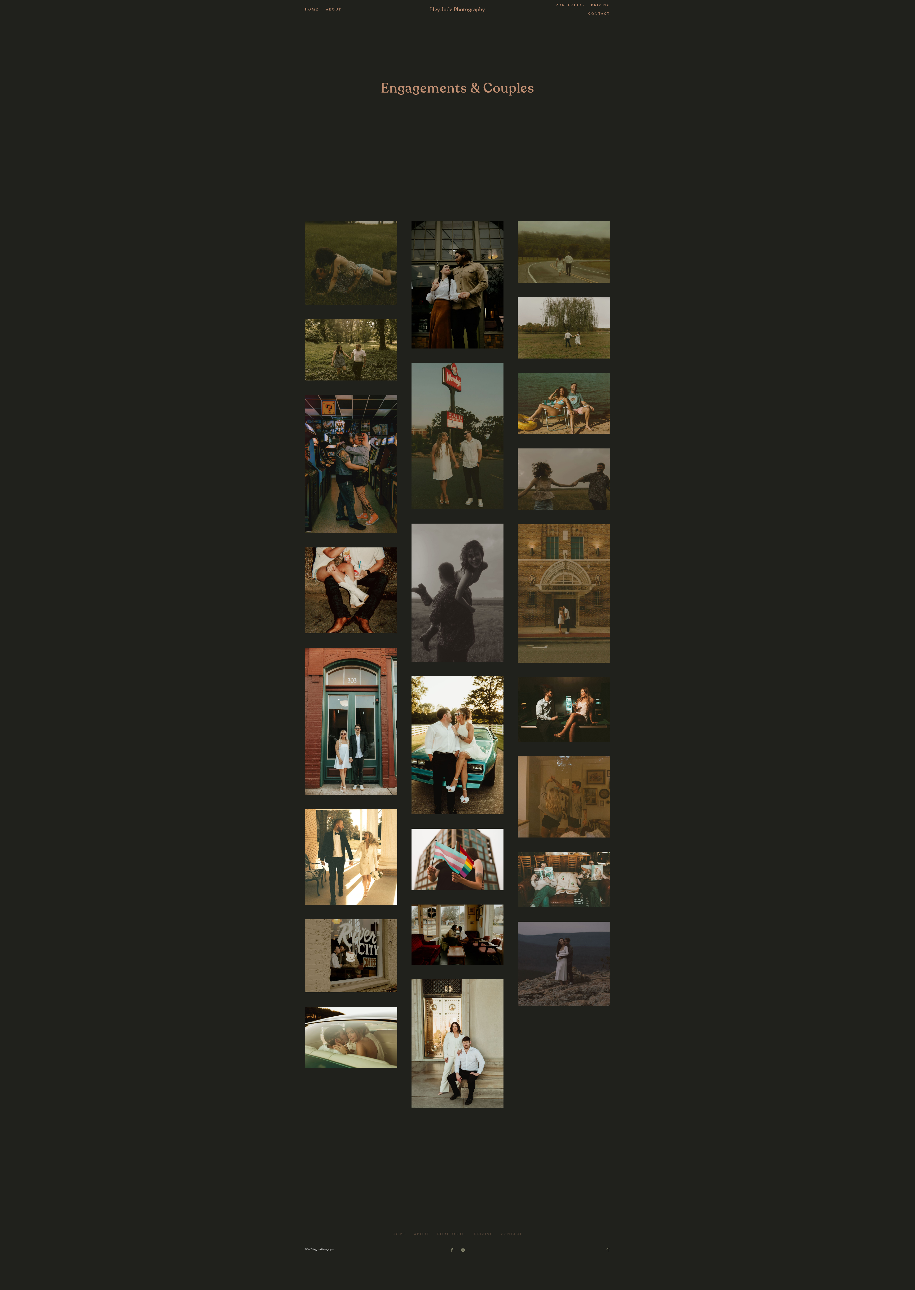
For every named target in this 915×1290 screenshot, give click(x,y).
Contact (599, 14)
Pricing (600, 5)
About (334, 9)
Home (312, 9)
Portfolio (450, 1234)
